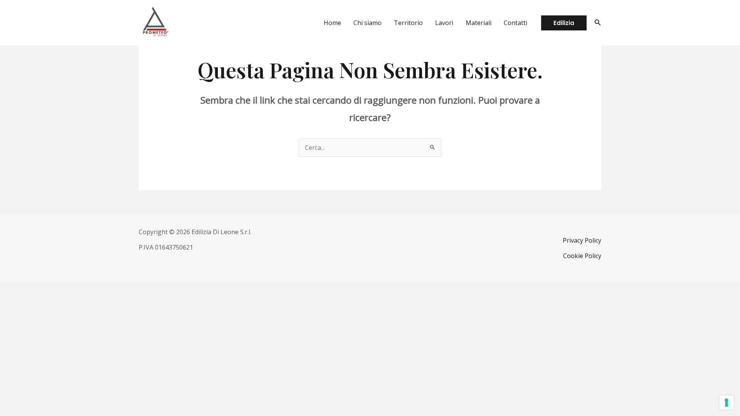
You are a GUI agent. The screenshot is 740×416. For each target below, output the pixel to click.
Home (332, 22)
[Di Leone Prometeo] (155, 22)
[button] (564, 22)
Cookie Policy (582, 256)
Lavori (444, 22)
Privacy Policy (582, 240)
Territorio (408, 22)
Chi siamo (367, 22)
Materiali (478, 22)
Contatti (515, 22)
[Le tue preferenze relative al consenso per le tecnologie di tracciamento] (726, 402)
